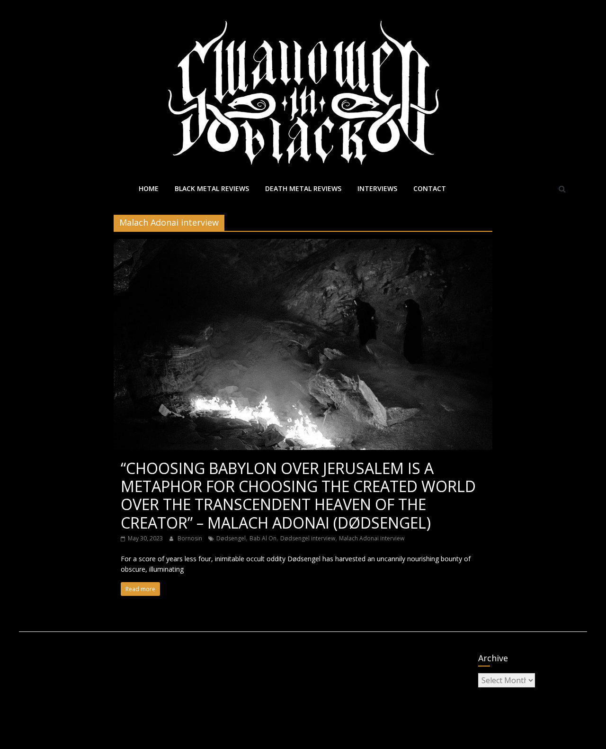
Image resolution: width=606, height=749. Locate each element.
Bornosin (191, 538)
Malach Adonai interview (371, 538)
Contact (429, 188)
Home (149, 188)
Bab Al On (263, 538)
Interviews (377, 188)
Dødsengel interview (307, 538)
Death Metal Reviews (303, 188)
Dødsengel (231, 538)
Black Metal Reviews (212, 188)
